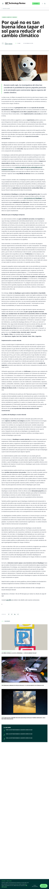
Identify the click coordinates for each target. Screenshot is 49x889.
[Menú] (3, 3)
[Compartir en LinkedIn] (15, 614)
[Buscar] (45, 3)
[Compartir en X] (12, 614)
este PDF (8, 600)
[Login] (42, 3)
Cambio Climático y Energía (9, 17)
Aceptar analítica (43, 886)
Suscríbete (36, 3)
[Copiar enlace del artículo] (18, 614)
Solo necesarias (35, 886)
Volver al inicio (6, 8)
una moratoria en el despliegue (33, 198)
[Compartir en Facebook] (8, 614)
